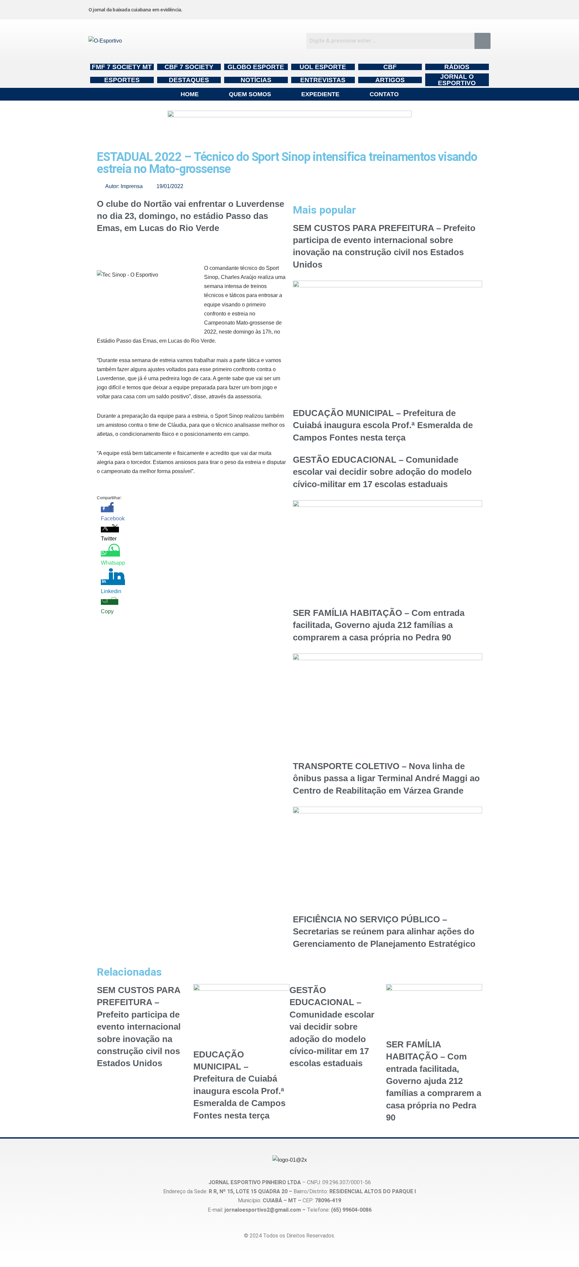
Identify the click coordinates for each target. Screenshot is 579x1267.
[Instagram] (329, 8)
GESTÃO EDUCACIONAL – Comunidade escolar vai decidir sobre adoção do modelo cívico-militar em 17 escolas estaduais (382, 472)
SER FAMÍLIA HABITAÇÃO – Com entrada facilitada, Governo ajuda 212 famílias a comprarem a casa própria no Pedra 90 (378, 625)
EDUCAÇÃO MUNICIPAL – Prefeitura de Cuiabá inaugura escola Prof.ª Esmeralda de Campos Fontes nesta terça (383, 425)
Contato (384, 94)
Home (190, 94)
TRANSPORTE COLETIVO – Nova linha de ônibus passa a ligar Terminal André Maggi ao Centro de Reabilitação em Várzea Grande (386, 778)
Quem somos (250, 94)
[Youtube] (431, 8)
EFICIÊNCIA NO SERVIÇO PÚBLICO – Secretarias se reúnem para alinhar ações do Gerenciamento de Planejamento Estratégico (384, 931)
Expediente (320, 94)
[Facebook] (380, 8)
